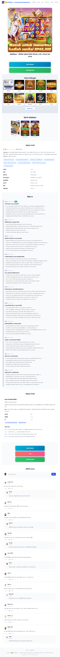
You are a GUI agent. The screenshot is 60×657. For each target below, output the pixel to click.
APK (38, 2)
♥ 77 (6, 610)
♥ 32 (6, 590)
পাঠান (54, 474)
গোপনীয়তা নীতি (31, 650)
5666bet (5, 152)
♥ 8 (5, 488)
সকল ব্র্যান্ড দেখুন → (30, 108)
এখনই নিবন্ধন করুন (30, 70)
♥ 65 (6, 622)
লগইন (42, 2)
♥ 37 (6, 633)
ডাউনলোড (47, 2)
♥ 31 (6, 508)
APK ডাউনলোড (30, 64)
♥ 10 (6, 559)
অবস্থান (51, 2)
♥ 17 (6, 579)
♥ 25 (6, 539)
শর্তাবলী (27, 650)
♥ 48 (6, 519)
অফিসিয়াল (34, 2)
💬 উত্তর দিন (10, 488)
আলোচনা (56, 2)
